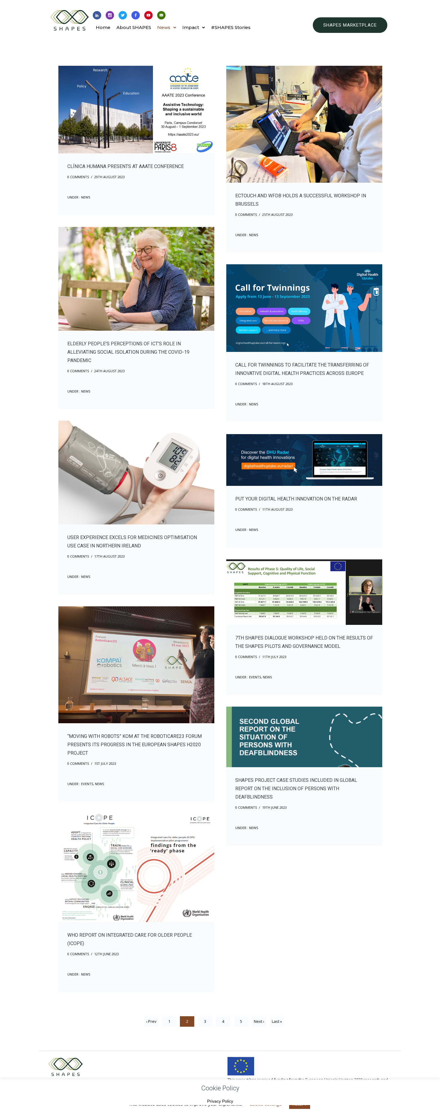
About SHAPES (133, 27)
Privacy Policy (220, 1101)
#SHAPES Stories (231, 27)
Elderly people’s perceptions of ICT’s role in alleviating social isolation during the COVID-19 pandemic (128, 352)
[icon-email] (161, 15)
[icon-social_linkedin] (97, 15)
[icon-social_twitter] (123, 15)
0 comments (78, 177)
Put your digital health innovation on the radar (296, 499)
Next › (259, 1021)
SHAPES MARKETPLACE (350, 25)
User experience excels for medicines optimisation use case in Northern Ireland (132, 542)
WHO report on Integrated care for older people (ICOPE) (129, 939)
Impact (190, 27)
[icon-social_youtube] (148, 15)
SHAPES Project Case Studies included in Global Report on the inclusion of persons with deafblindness (296, 788)
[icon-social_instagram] (110, 15)
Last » (277, 1021)
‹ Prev (151, 1021)
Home (103, 27)
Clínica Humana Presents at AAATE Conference (125, 166)
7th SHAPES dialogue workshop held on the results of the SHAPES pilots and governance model (304, 642)
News (163, 27)
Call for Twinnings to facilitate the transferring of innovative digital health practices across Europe (302, 369)
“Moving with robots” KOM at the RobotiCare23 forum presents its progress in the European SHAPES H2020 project (134, 744)
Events (254, 677)
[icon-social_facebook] (135, 15)
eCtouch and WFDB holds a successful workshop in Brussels (300, 200)
